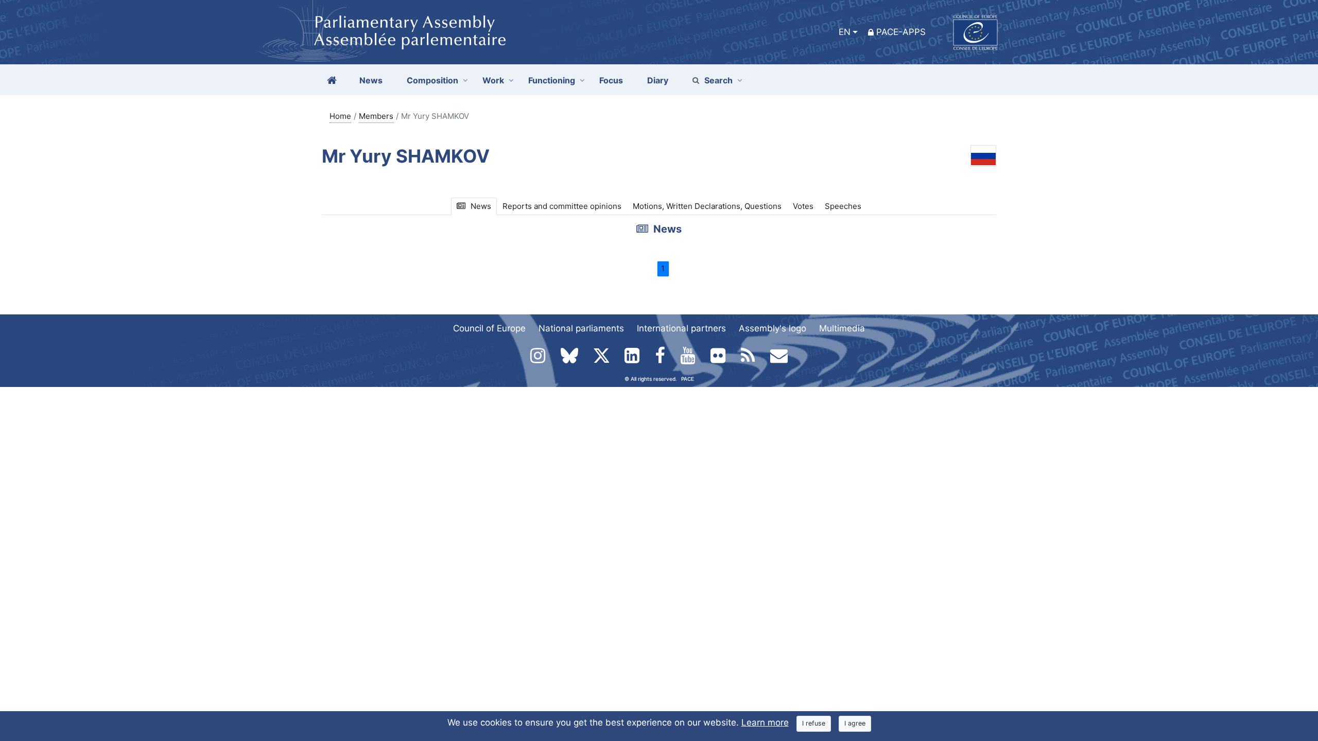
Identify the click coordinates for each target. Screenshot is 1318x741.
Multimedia (842, 328)
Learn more (765, 722)
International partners (681, 328)
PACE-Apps (901, 32)
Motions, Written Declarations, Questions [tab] (707, 206)
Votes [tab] (803, 206)
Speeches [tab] (843, 206)
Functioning (551, 80)
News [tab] (481, 206)
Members (376, 116)
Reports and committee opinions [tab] (561, 206)
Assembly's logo (772, 328)
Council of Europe (489, 328)
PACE (687, 379)
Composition (432, 80)
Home (340, 116)
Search (718, 80)
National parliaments (581, 328)
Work (493, 80)
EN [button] (845, 32)
